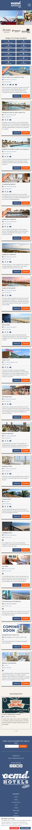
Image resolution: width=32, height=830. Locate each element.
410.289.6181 (7, 401)
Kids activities (8, 59)
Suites (8, 50)
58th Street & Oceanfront (10, 535)
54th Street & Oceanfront (10, 256)
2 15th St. (6, 665)
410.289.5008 (7, 188)
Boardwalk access (23, 59)
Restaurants (16, 810)
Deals (16, 813)
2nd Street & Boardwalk (10, 399)
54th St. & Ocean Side (9, 568)
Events (16, 799)
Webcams (16, 815)
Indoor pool (8, 46)
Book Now (25, 96)
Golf (16, 805)
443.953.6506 (7, 667)
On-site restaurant (8, 42)
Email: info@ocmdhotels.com (16, 758)
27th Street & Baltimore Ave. (11, 362)
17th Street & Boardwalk (10, 114)
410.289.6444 (7, 81)
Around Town (16, 802)
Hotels (16, 797)
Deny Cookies (14, 828)
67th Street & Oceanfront (10, 221)
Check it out (17, 96)
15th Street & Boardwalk (10, 186)
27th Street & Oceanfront (10, 327)
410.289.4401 (7, 292)
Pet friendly (23, 63)
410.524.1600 (7, 223)
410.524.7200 (7, 259)
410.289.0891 (7, 329)
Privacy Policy (9, 825)
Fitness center (8, 54)
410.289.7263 (7, 117)
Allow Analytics (25, 828)
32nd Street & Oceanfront (10, 79)
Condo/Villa (8, 63)
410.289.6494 (7, 503)
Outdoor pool (23, 50)
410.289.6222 (7, 438)
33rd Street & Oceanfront (10, 151)
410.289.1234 (7, 153)
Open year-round (23, 54)
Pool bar (24, 42)
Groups (16, 807)
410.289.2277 (7, 364)
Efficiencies (23, 46)
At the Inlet (6, 501)
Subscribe (23, 746)
